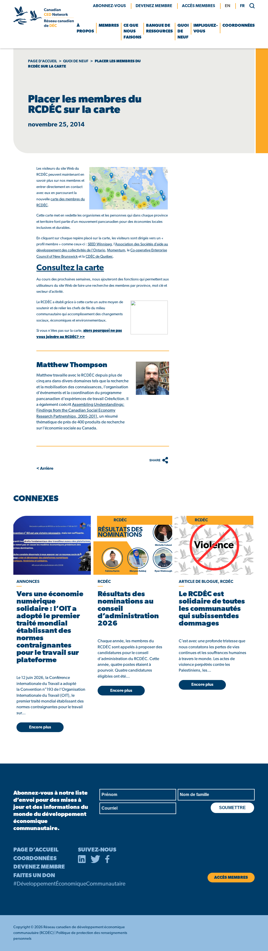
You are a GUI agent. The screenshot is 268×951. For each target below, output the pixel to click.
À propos (85, 29)
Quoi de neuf (183, 32)
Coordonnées (238, 26)
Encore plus (40, 727)
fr (242, 6)
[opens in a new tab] (51, 545)
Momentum (116, 250)
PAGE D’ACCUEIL (35, 850)
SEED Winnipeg (100, 244)
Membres (109, 26)
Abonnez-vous (109, 6)
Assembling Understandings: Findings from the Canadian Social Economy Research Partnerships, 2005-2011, (80, 411)
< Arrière (44, 469)
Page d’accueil (42, 61)
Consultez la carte (70, 268)
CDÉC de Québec (99, 257)
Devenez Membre (154, 6)
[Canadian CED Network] (43, 26)
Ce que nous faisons (132, 32)
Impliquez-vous (205, 29)
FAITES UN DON (34, 875)
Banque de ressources (159, 29)
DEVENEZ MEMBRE (39, 867)
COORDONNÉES (35, 858)
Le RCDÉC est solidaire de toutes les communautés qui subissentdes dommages (212, 609)
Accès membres (198, 6)
